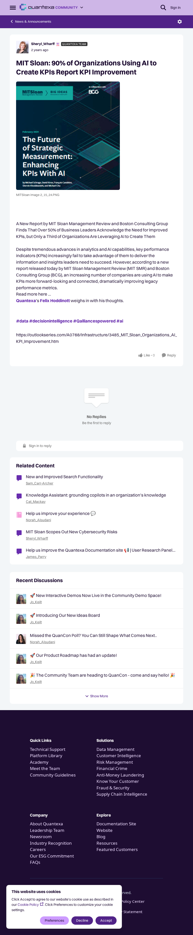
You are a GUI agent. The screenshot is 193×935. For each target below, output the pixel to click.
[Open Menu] (179, 21)
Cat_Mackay (35, 501)
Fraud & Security (112, 788)
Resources (106, 843)
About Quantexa (46, 824)
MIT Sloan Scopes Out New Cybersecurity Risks (71, 531)
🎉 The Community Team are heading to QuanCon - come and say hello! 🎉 (102, 675)
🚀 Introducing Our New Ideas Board (65, 615)
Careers (38, 849)
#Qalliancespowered (94, 320)
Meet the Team (45, 768)
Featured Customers (117, 849)
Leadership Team (47, 830)
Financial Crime (111, 768)
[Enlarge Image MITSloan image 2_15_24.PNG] (96, 136)
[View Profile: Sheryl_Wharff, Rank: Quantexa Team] (22, 47)
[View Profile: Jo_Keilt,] (21, 599)
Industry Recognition (51, 843)
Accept (106, 920)
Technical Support (47, 749)
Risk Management (114, 762)
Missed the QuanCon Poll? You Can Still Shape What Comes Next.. (93, 635)
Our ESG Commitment (52, 856)
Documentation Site (116, 824)
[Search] (163, 8)
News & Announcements (33, 21)
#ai (119, 320)
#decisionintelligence (50, 320)
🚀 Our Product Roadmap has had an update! (73, 655)
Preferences (54, 920)
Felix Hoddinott (55, 300)
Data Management (115, 749)
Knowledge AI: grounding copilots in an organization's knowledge (96, 495)
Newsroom (41, 836)
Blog (100, 836)
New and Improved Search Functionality (64, 476)
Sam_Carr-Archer (39, 483)
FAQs (35, 862)
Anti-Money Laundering (120, 775)
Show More (99, 696)
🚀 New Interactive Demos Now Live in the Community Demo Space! (95, 595)
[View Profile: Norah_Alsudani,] (21, 639)
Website (104, 830)
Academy (40, 762)
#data (22, 320)
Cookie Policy (28, 904)
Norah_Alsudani (38, 520)
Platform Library (46, 755)
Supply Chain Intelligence (121, 794)
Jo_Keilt (36, 602)
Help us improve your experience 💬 (61, 513)
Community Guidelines (53, 775)
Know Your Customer (117, 781)
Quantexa (26, 300)
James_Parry (36, 556)
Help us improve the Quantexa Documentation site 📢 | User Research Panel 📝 (99, 550)
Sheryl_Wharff (43, 44)
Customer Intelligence (118, 755)
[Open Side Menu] (12, 7)
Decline (82, 920)
